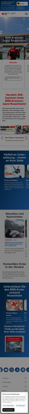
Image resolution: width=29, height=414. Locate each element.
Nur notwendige (8, 405)
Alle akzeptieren (8, 410)
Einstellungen (20, 405)
